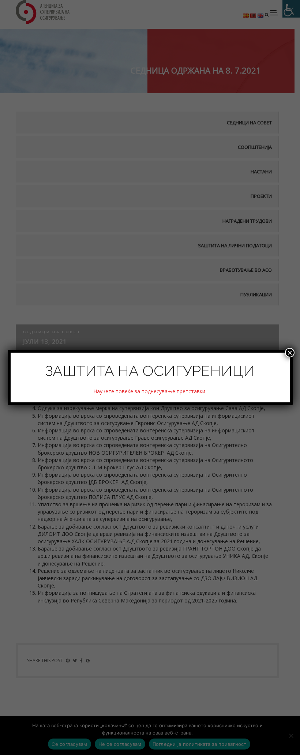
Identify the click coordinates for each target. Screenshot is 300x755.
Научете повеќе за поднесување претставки (150, 391)
